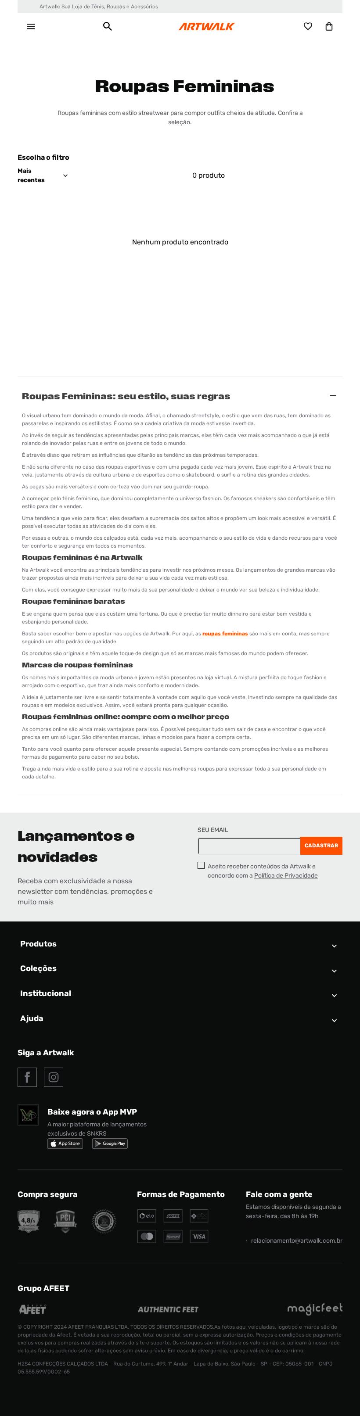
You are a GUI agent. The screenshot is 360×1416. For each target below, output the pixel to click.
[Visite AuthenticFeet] (168, 1310)
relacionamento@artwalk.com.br (296, 1240)
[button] (107, 26)
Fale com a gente (279, 1194)
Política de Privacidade (286, 875)
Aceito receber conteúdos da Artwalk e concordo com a (263, 871)
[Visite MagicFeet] (315, 1313)
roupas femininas (225, 634)
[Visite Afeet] (33, 1313)
